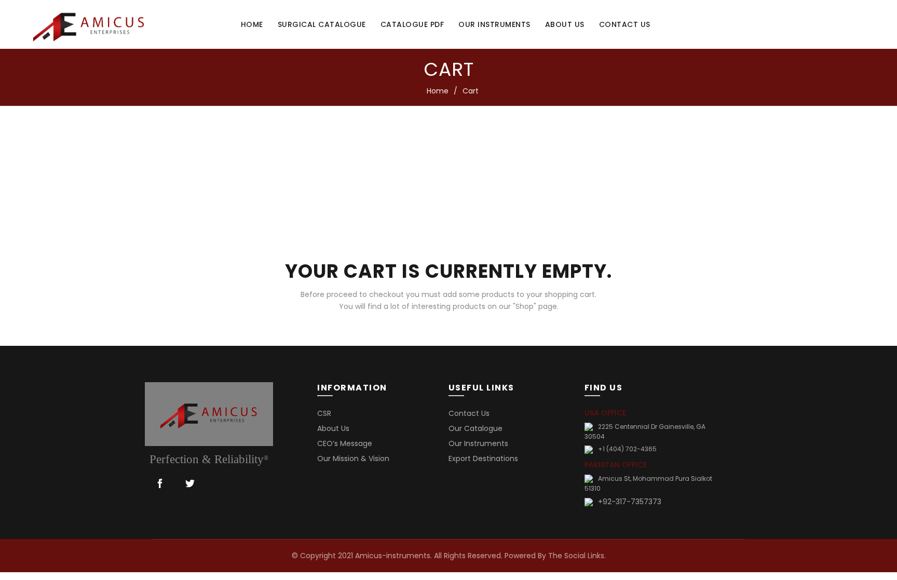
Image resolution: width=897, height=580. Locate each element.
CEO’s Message (344, 443)
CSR (324, 413)
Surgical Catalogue (322, 24)
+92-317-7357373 (629, 501)
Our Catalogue (475, 428)
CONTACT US (624, 24)
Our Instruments (494, 24)
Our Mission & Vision (353, 458)
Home (437, 91)
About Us (333, 428)
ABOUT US (565, 24)
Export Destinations (483, 458)
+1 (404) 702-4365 (627, 448)
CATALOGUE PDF (412, 24)
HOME (252, 24)
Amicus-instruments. (393, 555)
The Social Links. (577, 555)
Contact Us (469, 413)
